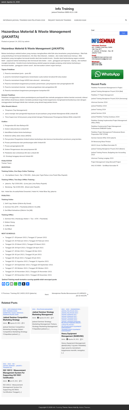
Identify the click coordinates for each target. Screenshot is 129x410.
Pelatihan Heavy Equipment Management (71, 327)
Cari (92, 30)
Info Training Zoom (10, 311)
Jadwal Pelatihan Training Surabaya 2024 (105, 117)
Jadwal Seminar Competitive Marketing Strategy (15, 318)
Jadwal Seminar (9, 365)
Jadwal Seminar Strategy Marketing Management (43, 313)
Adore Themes (84, 407)
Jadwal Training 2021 (69, 318)
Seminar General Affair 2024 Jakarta (103, 138)
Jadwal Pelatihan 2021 (69, 311)
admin (27, 41)
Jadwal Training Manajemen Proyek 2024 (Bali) (107, 91)
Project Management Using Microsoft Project (106, 162)
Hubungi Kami (80, 20)
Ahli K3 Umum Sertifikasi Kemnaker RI (104, 145)
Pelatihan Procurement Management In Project (106, 88)
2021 (4, 309)
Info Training (64, 9)
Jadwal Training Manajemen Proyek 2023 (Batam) (108, 149)
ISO (13, 364)
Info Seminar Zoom (14, 309)
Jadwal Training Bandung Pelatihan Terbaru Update (71, 322)
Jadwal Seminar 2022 (69, 316)
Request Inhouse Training (59, 20)
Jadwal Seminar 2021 (69, 314)
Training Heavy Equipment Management (70, 330)
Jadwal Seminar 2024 (98, 113)
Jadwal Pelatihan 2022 (69, 313)
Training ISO (7, 367)
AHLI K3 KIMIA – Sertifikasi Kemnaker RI (104, 166)
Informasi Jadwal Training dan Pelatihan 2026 (24, 20)
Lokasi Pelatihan (67, 324)
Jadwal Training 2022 (69, 320)
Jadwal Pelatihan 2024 (99, 106)
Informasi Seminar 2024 (99, 102)
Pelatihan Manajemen (45, 309)
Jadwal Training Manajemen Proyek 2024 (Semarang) (109, 98)
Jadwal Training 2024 (98, 109)
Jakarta (19, 365)
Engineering (75, 309)
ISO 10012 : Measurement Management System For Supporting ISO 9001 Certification (14, 374)
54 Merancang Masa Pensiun (101, 141)
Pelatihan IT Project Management (102, 95)
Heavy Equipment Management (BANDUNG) (72, 334)
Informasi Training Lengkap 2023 (102, 158)
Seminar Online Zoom (10, 314)
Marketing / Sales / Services (13, 313)
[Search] (125, 20)
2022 (67, 309)
